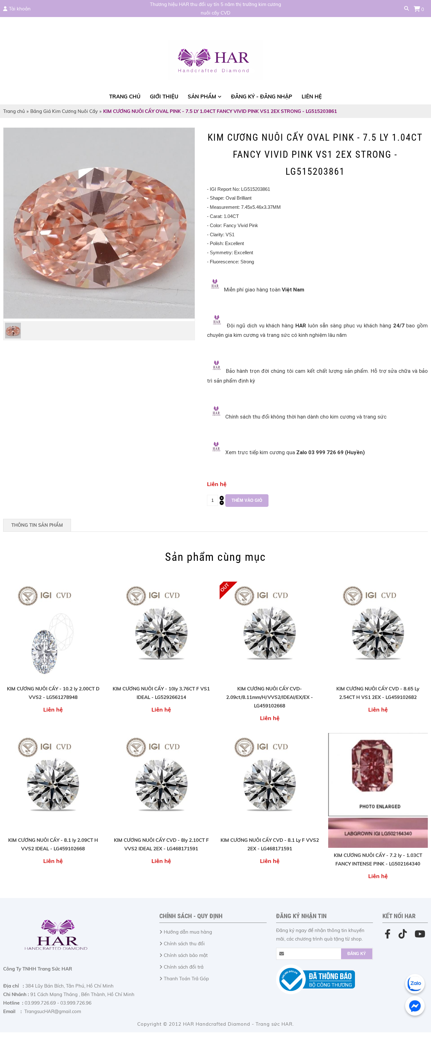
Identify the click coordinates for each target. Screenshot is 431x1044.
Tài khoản (20, 9)
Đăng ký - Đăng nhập (261, 96)
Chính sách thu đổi (184, 944)
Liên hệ (312, 96)
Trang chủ (124, 96)
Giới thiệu (164, 96)
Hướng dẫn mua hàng (188, 932)
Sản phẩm (202, 96)
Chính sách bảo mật (186, 955)
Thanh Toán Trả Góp (186, 979)
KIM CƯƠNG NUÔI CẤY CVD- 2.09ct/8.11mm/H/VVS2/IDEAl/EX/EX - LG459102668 (269, 697)
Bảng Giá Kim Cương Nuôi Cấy (64, 111)
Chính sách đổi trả (184, 967)
